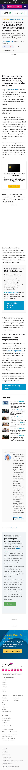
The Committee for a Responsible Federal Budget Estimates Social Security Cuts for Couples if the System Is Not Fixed (18, 405)
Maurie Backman (21, 409)
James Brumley (21, 422)
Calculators (4, 722)
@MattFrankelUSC (20, 519)
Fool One (4, 709)
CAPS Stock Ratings (6, 718)
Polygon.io (19, 674)
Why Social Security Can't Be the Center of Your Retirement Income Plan (17, 413)
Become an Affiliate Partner (8, 740)
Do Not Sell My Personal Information (10, 766)
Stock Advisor (5, 700)
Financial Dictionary (6, 725)
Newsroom (4, 686)
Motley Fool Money (6, 711)
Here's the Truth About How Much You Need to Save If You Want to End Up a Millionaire (18, 432)
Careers (4, 682)
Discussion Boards (6, 720)
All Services (4, 698)
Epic (3, 702)
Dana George (20, 401)
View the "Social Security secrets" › (12, 387)
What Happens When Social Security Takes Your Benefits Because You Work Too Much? (17, 439)
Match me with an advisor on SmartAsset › (12, 305)
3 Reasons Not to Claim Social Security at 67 (17, 425)
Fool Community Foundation (8, 738)
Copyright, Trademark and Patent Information (12, 760)
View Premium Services (12, 651)
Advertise (4, 691)
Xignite (13, 674)
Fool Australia (16, 698)
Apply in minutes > (14, 186)
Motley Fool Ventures (7, 736)
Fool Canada (16, 700)
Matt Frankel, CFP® (8, 41)
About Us (4, 680)
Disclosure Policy (6, 754)
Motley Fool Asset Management (9, 731)
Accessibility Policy (6, 757)
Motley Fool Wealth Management (9, 734)
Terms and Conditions (7, 763)
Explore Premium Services (16, 19)
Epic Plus (4, 704)
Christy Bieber (20, 417)
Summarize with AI (9, 50)
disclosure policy (14, 527)
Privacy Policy (5, 751)
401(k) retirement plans (12, 89)
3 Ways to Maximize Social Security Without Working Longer (18, 419)
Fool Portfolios (5, 707)
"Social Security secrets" (13, 351)
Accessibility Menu (14, 1)
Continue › (10, 604)
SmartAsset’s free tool (11, 292)
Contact (4, 689)
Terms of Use (5, 748)
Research (4, 684)
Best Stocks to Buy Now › (14, 6)
